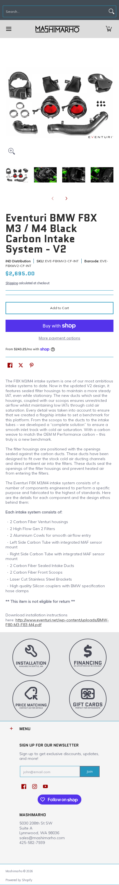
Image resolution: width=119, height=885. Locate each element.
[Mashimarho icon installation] (31, 657)
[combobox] (55, 11)
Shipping (12, 283)
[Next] (110, 103)
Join (90, 771)
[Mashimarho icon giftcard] (87, 698)
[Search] (111, 11)
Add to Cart (59, 308)
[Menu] (8, 29)
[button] (108, 29)
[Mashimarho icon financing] (87, 657)
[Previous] (9, 103)
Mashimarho (14, 871)
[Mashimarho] (57, 29)
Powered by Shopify (19, 880)
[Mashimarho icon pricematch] (31, 698)
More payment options (59, 338)
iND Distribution (18, 261)
